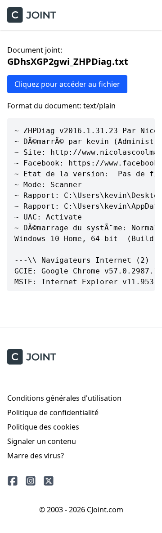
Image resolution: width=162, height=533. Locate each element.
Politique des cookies (43, 427)
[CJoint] (31, 357)
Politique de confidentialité (53, 412)
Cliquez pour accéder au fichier (67, 84)
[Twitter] (48, 480)
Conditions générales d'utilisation (64, 398)
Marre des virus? (35, 456)
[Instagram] (30, 480)
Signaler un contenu (41, 441)
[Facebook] (12, 480)
